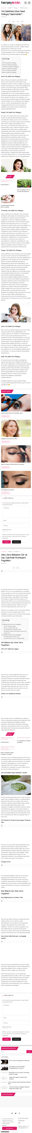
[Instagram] (12, 1113)
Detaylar (4, 1125)
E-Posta (5, 525)
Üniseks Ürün (7, 633)
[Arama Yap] (25, 2)
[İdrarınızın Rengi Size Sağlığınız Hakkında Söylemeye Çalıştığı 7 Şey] (4, 1087)
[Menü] (29, 2)
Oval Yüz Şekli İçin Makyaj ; (9, 63)
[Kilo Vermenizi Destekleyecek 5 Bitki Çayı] (4, 1062)
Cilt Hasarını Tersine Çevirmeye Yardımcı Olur (15, 631)
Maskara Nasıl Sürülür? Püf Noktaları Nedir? (12, 413)
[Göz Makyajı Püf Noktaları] (16, 479)
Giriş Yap (16, 542)
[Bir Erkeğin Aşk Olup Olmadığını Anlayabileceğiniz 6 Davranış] (4, 1068)
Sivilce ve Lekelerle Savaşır (11, 628)
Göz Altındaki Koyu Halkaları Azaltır (12, 629)
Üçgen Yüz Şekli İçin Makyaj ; (10, 68)
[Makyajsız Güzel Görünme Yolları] (16, 428)
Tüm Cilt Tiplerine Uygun (10, 626)
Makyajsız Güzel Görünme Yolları (9, 438)
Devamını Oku (5, 416)
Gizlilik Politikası (22, 1118)
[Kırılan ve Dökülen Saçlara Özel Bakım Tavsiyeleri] (8, 748)
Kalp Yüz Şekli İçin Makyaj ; (9, 72)
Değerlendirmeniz (6, 529)
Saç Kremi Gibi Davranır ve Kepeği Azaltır (14, 638)
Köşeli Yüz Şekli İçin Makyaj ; (9, 65)
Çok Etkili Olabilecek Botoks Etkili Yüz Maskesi (7, 206)
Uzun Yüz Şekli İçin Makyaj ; (9, 70)
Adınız (4, 520)
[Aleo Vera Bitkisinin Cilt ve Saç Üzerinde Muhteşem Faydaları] (24, 183)
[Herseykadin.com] (10, 2)
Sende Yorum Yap (8, 498)
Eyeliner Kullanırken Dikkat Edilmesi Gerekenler (12, 464)
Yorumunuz (6, 508)
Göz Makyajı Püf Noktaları (7, 490)
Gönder (6, 542)
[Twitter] (15, 1113)
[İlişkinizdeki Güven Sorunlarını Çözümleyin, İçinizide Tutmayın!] (4, 1072)
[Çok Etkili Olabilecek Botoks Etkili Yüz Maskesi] (8, 199)
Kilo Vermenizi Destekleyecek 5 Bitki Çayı (19, 1060)
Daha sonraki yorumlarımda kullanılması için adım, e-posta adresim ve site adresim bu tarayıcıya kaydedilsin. (15, 536)
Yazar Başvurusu (19, 1120)
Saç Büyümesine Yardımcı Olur (11, 636)
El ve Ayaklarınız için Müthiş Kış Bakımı (23, 741)
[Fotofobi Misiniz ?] (8, 180)
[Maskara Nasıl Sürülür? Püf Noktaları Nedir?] (16, 402)
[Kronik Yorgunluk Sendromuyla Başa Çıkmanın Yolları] (4, 1082)
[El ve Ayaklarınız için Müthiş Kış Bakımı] (24, 737)
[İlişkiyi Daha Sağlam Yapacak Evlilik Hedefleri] (4, 1078)
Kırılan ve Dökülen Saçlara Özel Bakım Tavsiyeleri (7, 753)
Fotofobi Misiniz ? (5, 184)
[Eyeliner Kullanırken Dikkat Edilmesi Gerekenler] (16, 454)
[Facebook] (19, 1113)
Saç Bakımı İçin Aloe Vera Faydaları (11, 635)
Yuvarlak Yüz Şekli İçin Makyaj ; (10, 66)
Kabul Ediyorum (9, 1128)
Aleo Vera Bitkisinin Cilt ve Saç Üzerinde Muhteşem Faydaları (23, 190)
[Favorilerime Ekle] (9, 21)
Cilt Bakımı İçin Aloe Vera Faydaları (11, 624)
